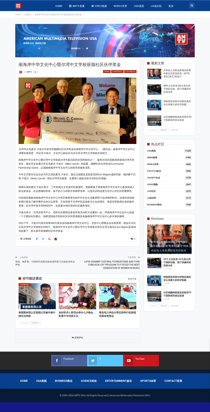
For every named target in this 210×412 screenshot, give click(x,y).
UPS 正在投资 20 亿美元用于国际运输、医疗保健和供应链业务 (177, 88)
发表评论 (78, 337)
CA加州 (107, 71)
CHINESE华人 (117, 71)
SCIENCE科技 (89, 380)
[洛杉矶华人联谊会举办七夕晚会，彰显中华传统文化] (77, 296)
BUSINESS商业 (106, 285)
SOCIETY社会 (153, 177)
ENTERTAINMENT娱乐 (118, 380)
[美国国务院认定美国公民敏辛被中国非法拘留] (37, 296)
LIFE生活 (151, 191)
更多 (171, 6)
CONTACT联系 (173, 380)
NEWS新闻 (152, 157)
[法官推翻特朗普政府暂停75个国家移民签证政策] (154, 120)
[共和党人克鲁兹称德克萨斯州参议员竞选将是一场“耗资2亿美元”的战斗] (154, 74)
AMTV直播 (79, 6)
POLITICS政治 (154, 171)
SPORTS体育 (148, 380)
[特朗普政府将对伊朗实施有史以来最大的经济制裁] (154, 105)
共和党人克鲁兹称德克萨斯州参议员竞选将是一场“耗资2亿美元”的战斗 (177, 73)
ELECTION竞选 (169, 238)
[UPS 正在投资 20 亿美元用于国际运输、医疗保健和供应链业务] (154, 89)
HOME (58, 6)
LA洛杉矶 (156, 6)
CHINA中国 (24, 285)
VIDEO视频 (101, 6)
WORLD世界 (120, 6)
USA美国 (139, 6)
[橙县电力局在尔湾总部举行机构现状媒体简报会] (117, 296)
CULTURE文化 (130, 71)
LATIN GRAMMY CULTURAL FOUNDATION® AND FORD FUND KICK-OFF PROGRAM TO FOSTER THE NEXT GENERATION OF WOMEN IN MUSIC (112, 264)
